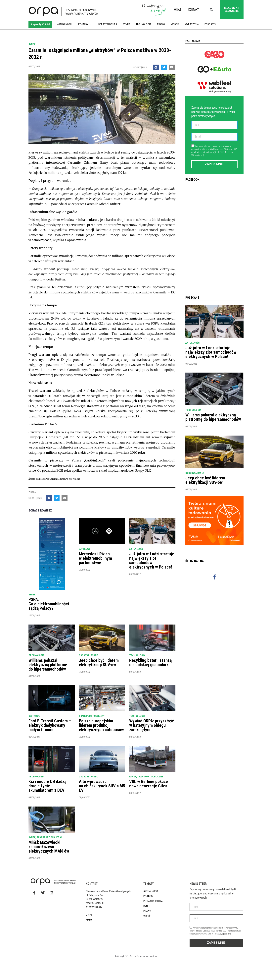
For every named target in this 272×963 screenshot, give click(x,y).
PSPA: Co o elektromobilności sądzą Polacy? (48, 604)
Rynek (126, 24)
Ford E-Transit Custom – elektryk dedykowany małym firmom (49, 725)
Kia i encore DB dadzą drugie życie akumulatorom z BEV (47, 786)
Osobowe (84, 655)
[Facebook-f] (214, 577)
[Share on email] (171, 67)
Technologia (143, 24)
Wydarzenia (192, 24)
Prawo (161, 24)
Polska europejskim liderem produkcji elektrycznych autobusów (101, 725)
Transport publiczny (92, 716)
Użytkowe (84, 549)
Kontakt (193, 9)
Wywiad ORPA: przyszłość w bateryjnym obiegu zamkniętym (151, 725)
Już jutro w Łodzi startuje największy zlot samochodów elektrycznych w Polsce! (151, 560)
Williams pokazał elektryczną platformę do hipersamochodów (47, 665)
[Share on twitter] (164, 67)
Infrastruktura (107, 24)
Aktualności (64, 24)
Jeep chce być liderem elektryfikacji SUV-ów (99, 662)
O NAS (177, 9)
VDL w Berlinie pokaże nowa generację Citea (148, 783)
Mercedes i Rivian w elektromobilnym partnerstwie (95, 558)
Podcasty (210, 24)
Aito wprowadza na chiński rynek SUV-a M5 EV (102, 786)
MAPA (89, 919)
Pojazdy (83, 24)
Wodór (175, 24)
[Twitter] (43, 892)
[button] (40, 24)
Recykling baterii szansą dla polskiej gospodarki (150, 662)
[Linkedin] (51, 892)
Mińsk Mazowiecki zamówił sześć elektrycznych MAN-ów (48, 847)
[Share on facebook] (156, 67)
